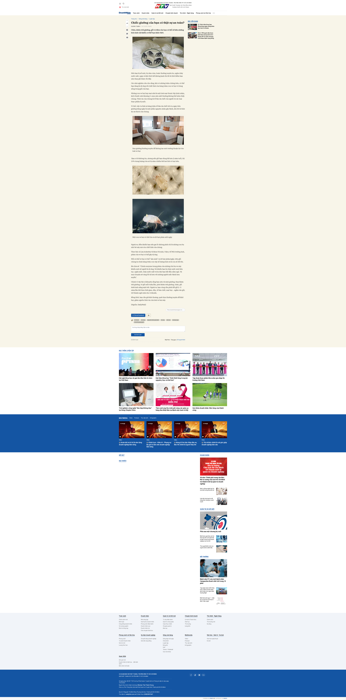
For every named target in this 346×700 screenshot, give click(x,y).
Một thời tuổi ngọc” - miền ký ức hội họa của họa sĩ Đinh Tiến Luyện (207, 599)
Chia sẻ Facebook (139, 315)
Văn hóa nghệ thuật (212, 638)
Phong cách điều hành (147, 624)
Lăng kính (187, 626)
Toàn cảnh (136, 13)
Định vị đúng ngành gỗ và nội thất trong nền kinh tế (207, 489)
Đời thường (204, 557)
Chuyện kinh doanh (171, 13)
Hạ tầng (209, 624)
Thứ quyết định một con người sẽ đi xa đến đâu (206, 546)
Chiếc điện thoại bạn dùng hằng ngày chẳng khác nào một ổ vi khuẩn (206, 26)
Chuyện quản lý (167, 626)
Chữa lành (166, 641)
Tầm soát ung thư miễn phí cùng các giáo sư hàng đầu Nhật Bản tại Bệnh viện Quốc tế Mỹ (172, 409)
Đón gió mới (122, 660)
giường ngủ (175, 320)
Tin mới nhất (125, 7)
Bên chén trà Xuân (124, 666)
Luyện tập (152, 19)
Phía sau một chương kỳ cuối (210, 531)
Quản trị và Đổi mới (157, 13)
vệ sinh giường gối (139, 322)
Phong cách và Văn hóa (203, 13)
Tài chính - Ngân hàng (187, 13)
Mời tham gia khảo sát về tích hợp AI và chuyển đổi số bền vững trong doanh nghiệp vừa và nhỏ (207, 538)
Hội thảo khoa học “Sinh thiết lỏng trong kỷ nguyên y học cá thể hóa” (172, 379)
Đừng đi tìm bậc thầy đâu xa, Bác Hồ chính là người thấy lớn (185, 443)
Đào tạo (165, 628)
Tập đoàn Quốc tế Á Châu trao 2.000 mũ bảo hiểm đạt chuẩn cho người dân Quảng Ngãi (207, 590)
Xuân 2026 (122, 656)
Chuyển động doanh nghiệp (148, 638)
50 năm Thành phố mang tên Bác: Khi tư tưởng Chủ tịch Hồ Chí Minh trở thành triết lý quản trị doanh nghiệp (212, 481)
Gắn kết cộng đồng (146, 641)
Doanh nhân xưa (145, 626)
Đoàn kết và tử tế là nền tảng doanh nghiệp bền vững (130, 443)
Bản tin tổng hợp (123, 628)
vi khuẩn (136, 320)
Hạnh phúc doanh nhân (147, 621)
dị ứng (162, 320)
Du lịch (209, 641)
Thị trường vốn (211, 621)
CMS (212, 698)
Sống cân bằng (143, 19)
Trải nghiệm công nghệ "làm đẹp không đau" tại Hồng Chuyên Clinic (135, 409)
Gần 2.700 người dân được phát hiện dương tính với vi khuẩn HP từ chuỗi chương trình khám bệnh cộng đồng (206, 35)
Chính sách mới (123, 619)
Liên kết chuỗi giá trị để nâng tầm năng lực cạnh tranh (207, 500)
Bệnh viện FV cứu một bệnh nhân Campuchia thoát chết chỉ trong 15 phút (213, 581)
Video (131, 418)
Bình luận (121, 621)
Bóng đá (165, 645)
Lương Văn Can (123, 645)
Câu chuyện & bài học (147, 630)
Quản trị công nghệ (168, 621)
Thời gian (173, 340)
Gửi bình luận (138, 334)
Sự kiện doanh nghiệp (148, 635)
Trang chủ (134, 19)
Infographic (153, 418)
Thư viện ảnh (144, 418)
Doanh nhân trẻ (145, 628)
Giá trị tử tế (122, 643)
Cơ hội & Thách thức (190, 619)
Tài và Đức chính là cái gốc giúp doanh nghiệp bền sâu (214, 443)
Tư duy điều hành (168, 619)
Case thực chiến (167, 624)
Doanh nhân (145, 13)
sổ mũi (168, 320)
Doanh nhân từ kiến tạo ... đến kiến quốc (128, 662)
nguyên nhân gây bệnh (153, 320)
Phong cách (122, 638)
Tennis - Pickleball (168, 649)
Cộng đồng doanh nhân (125, 624)
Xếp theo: (167, 339)
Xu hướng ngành (123, 626)
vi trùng (143, 320)
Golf (164, 647)
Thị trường (188, 624)
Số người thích (181, 339)
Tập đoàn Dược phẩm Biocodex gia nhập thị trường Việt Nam (208, 379)
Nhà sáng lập (144, 619)
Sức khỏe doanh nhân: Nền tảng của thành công (208, 409)
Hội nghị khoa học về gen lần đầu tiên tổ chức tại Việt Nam (135, 379)
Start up (187, 621)
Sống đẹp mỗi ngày (168, 638)
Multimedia (123, 418)
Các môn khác (167, 651)
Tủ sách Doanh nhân (125, 641)
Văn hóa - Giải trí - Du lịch (215, 635)
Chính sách (210, 619)
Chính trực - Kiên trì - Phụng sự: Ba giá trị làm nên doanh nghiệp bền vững (159, 445)
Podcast (136, 418)
